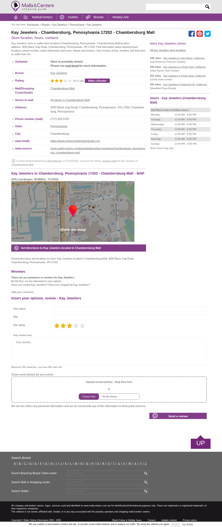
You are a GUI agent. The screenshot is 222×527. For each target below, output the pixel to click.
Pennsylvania (58, 126)
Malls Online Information (36, 520)
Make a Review (97, 80)
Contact (152, 520)
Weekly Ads (120, 17)
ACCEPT (175, 524)
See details (187, 524)
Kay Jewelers (58, 73)
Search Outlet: (20, 491)
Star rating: (19, 324)
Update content (169, 520)
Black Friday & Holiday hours (127, 520)
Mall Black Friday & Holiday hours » (170, 109)
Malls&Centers (42, 17)
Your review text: (22, 335)
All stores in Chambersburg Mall (70, 100)
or (109, 385)
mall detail (72, 65)
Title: (15, 316)
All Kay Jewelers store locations (168, 50)
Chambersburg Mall (62, 88)
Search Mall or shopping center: (30, 482)
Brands (99, 17)
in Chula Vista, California (184, 67)
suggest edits (109, 161)
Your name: (19, 308)
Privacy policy (190, 520)
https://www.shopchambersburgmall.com (75, 141)
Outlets (73, 17)
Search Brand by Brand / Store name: (34, 473)
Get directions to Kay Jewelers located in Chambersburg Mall (61, 248)
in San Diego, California (183, 58)
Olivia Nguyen (54, 161)
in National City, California (185, 84)
